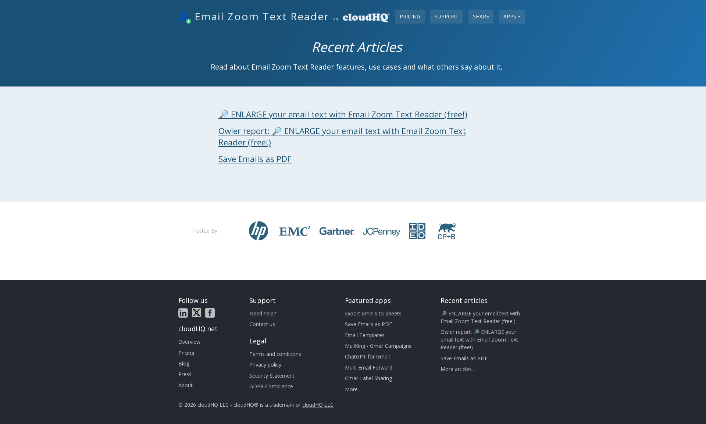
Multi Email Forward (368, 367)
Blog (183, 363)
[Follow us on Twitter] (196, 312)
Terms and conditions (275, 353)
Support (447, 16)
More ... (354, 389)
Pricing (410, 16)
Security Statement (272, 375)
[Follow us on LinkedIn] (183, 313)
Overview (189, 341)
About (185, 385)
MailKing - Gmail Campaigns (378, 345)
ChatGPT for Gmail (367, 356)
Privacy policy (265, 364)
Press (185, 374)
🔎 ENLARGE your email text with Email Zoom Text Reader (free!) (342, 114)
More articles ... (459, 368)
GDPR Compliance (271, 386)
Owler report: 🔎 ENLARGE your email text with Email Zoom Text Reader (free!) (479, 339)
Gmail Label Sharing (368, 378)
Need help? (262, 313)
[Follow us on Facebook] (210, 313)
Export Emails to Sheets (373, 313)
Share (481, 16)
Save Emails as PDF (255, 159)
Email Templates (365, 335)
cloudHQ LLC (318, 404)
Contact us (262, 324)
